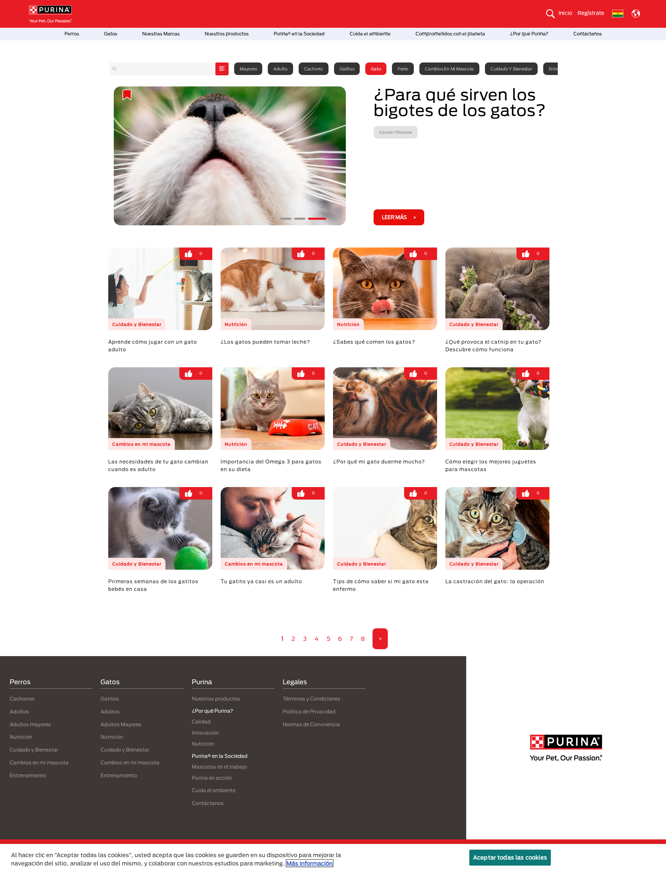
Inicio (565, 13)
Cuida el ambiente (370, 33)
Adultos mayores (30, 724)
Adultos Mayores (121, 724)
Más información (310, 863)
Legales (295, 682)
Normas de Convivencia (311, 724)
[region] (333, 857)
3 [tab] (320, 219)
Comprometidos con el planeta (450, 33)
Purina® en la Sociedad (299, 33)
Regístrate (591, 13)
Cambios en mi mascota (449, 68)
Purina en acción (212, 778)
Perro (403, 68)
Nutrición (21, 737)
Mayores (248, 68)
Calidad (201, 722)
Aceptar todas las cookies (510, 857)
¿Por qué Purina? (529, 33)
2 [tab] (306, 219)
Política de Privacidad (309, 711)
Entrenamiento (28, 775)
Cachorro (313, 68)
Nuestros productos (227, 33)
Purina (202, 682)
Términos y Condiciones (311, 699)
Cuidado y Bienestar (511, 68)
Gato (376, 68)
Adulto (280, 68)
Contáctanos (587, 33)
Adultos (19, 711)
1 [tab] (289, 219)
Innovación (205, 733)
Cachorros (22, 699)
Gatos (110, 33)
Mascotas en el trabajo (219, 767)
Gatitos (347, 68)
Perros (72, 33)
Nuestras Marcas (161, 33)
